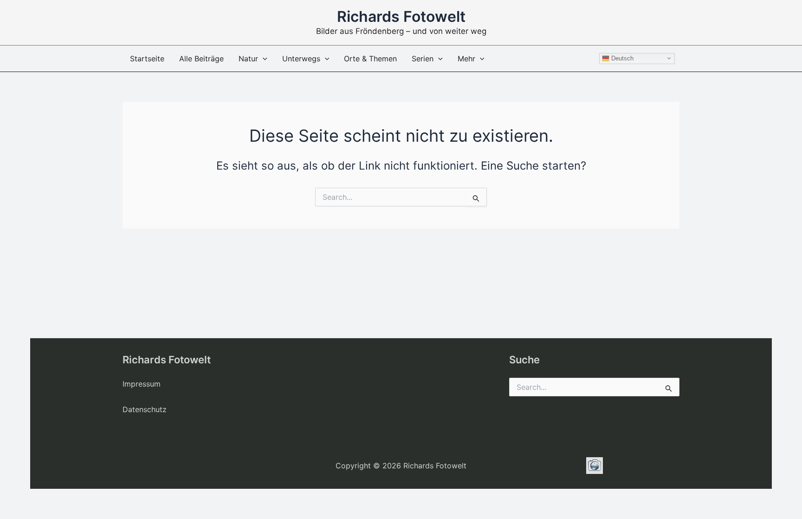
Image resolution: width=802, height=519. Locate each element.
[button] (262, 59)
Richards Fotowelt (401, 16)
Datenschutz (145, 409)
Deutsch (621, 57)
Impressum (142, 383)
